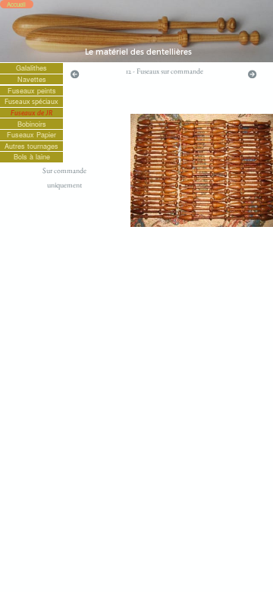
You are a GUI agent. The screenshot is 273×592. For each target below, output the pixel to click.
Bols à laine (32, 157)
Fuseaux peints (32, 91)
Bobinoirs (31, 124)
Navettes (31, 79)
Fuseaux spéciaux (31, 101)
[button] (75, 73)
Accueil (16, 4)
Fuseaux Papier (31, 135)
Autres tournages (31, 146)
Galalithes (31, 68)
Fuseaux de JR (31, 113)
